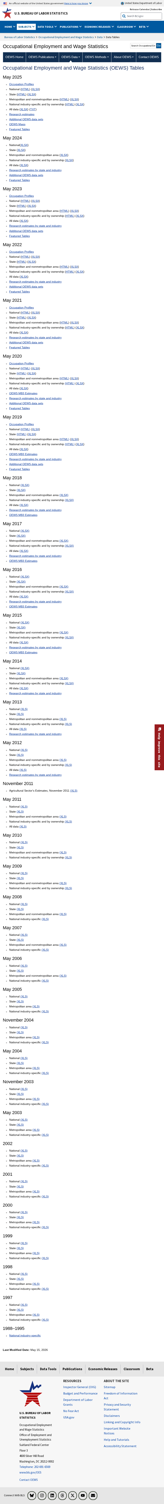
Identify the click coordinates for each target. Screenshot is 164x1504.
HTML (25, 89)
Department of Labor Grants (78, 1402)
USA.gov (68, 1417)
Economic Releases (102, 1369)
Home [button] (9, 27)
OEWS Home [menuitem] (14, 57)
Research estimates (21, 114)
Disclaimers (112, 1416)
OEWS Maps (17, 124)
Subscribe (156, 9)
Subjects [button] (25, 27)
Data (100, 37)
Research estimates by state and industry (35, 170)
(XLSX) (24, 485)
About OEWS (122, 57)
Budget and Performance (80, 1393)
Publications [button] (69, 27)
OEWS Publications (41, 57)
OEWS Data (69, 57)
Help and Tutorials (116, 1440)
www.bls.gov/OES (30, 1472)
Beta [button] (142, 27)
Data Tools (48, 1369)
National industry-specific (25, 1335)
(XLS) (24, 709)
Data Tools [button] (46, 27)
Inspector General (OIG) (79, 1387)
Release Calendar (140, 9)
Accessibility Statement (120, 1446)
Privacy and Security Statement (117, 1406)
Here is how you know (76, 3)
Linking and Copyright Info (122, 1422)
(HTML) (25, 368)
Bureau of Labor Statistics (19, 37)
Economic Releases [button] (98, 27)
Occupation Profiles (21, 84)
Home (9, 1369)
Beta (149, 1369)
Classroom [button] (125, 27)
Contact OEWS (28, 1480)
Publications (72, 1369)
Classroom (132, 1369)
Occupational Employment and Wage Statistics (66, 37)
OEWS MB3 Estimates (23, 393)
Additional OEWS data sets (26, 119)
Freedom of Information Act (120, 1395)
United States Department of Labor (143, 3)
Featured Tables (19, 129)
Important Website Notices (117, 1430)
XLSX (35, 89)
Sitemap (109, 1387)
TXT (33, 109)
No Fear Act (71, 1411)
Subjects (27, 1369)
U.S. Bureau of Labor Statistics (41, 13)
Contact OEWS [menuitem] (149, 57)
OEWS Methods (95, 57)
